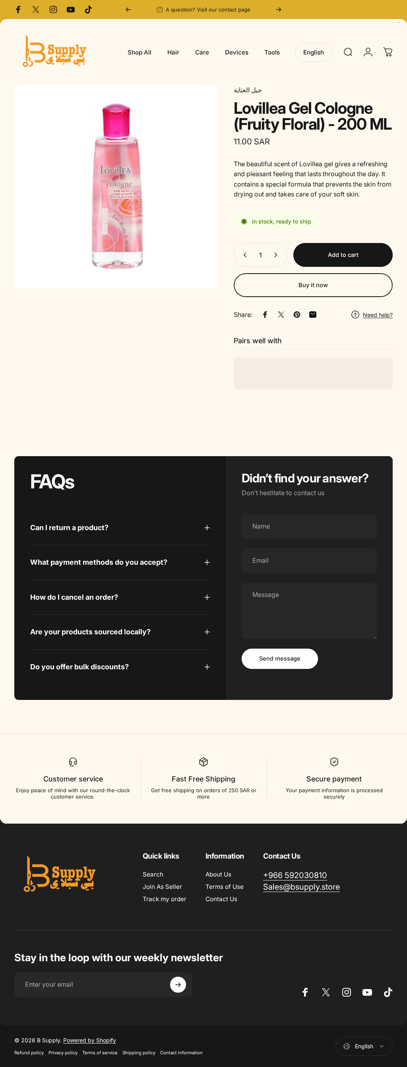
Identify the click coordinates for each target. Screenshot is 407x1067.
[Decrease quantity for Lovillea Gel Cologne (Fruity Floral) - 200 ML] (243, 254)
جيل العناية (248, 90)
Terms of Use (224, 886)
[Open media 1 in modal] (116, 187)
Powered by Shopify (89, 1040)
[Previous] (128, 9)
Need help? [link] (378, 314)
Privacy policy (63, 1052)
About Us (218, 874)
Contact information (181, 1052)
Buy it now (313, 285)
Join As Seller (162, 886)
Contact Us (221, 899)
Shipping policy (138, 1052)
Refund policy (29, 1052)
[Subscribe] (178, 985)
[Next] (278, 9)
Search (153, 874)
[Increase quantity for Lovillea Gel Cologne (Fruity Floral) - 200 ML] (277, 254)
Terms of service (100, 1052)
